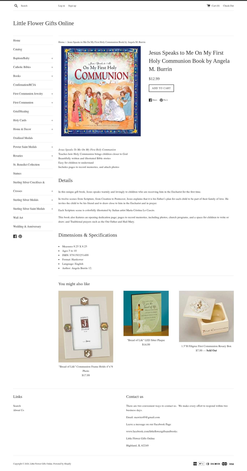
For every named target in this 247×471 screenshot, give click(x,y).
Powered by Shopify (62, 463)
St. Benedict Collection (26, 164)
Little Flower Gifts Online (43, 23)
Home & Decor (33, 129)
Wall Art (18, 217)
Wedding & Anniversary (27, 226)
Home (16, 40)
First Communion (33, 102)
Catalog (17, 49)
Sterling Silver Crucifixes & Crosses (33, 186)
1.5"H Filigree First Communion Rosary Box (206, 346)
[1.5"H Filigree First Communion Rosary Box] (206, 316)
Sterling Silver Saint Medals (33, 208)
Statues (17, 173)
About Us (18, 410)
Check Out (228, 5)
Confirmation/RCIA (24, 84)
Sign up (72, 5)
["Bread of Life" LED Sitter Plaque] (146, 313)
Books (33, 76)
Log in (61, 5)
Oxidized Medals (23, 138)
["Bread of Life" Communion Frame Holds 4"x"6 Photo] (85, 326)
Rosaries (33, 155)
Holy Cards (33, 120)
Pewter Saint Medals (33, 147)
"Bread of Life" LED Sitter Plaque (146, 340)
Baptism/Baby (33, 58)
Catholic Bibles (33, 67)
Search (17, 405)
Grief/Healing (21, 111)
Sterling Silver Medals (33, 200)
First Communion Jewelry (33, 93)
